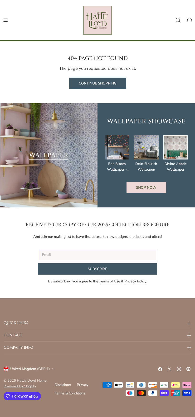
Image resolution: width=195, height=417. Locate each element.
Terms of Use (109, 281)
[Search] (178, 20)
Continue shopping (98, 83)
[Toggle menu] (5, 20)
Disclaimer (63, 384)
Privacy (82, 384)
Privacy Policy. (135, 281)
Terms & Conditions (70, 393)
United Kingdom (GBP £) (30, 368)
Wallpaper (48, 155)
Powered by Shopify (20, 386)
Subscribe (97, 269)
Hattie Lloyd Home (32, 380)
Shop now (146, 187)
